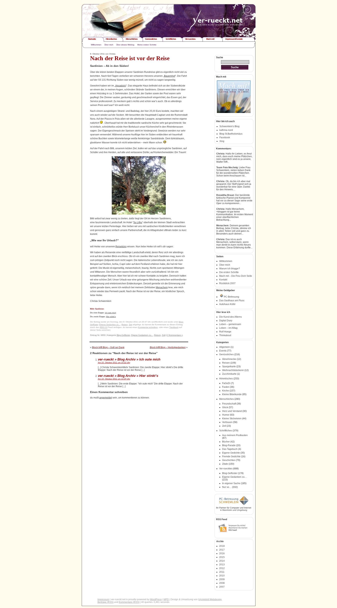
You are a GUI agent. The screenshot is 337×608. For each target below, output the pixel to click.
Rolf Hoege (225, 331)
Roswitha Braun (225, 195)
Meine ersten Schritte (146, 45)
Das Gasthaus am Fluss (231, 300)
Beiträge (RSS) (106, 602)
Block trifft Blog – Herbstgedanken (168, 347)
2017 (222, 549)
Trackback (173, 327)
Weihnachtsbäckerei (233, 370)
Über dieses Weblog (125, 45)
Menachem (162, 287)
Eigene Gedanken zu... (109, 324)
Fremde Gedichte (231, 456)
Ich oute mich (110, 313)
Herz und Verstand (232, 411)
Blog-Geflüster (123, 335)
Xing (221, 141)
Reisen (124, 324)
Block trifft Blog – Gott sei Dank (108, 347)
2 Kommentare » (175, 335)
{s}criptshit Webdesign (210, 599)
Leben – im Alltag (228, 328)
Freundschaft (229, 403)
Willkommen (96, 45)
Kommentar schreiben (148, 327)
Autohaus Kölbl (227, 304)
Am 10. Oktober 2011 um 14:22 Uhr (114, 362)
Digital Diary (225, 320)
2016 (222, 553)
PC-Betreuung (231, 296)
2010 (222, 575)
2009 (222, 579)
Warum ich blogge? (229, 268)
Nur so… (226, 487)
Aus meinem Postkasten (235, 435)
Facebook (224, 137)
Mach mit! (210, 39)
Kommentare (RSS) (129, 602)
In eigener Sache (231, 483)
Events (222, 350)
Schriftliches (171, 39)
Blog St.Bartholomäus (230, 133)
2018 (222, 546)
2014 (222, 561)
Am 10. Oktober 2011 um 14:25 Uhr (114, 379)
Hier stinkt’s (111, 317)
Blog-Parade (229, 445)
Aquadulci (120, 85)
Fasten (225, 387)
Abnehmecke (229, 359)
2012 (222, 568)
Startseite (92, 39)
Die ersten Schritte (229, 272)
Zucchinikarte (229, 374)
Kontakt (223, 279)
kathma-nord (226, 130)
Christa (220, 153)
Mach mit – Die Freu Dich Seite (235, 276)
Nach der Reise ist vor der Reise (129, 58)
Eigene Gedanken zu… (234, 477)
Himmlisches (111, 39)
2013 (222, 564)
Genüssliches (151, 39)
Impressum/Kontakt (233, 39)
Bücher (226, 441)
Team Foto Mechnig (227, 167)
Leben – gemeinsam (230, 324)
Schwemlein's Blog (229, 126)
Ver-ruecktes (190, 39)
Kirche (225, 390)
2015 (222, 557)
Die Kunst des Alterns (230, 316)
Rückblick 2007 (227, 283)
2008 (222, 583)
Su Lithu (137, 222)
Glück (225, 407)
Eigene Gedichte (231, 452)
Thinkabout (225, 335)
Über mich (108, 45)
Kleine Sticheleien (231, 418)
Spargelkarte (229, 366)
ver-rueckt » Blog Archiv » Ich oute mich (129, 359)
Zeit (130, 324)
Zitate (225, 464)
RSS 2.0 (103, 327)
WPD (166, 599)
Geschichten (228, 460)
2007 (222, 586)
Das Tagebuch (230, 449)
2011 (221, 572)
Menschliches (131, 39)
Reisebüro (121, 246)
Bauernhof (169, 76)
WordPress (156, 599)
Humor (225, 414)
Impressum (103, 599)
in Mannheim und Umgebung (233, 510)
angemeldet (105, 397)
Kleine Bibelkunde (232, 394)
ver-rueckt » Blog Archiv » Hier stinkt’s (128, 376)
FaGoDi (226, 383)
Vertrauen (227, 422)
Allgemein (224, 347)
